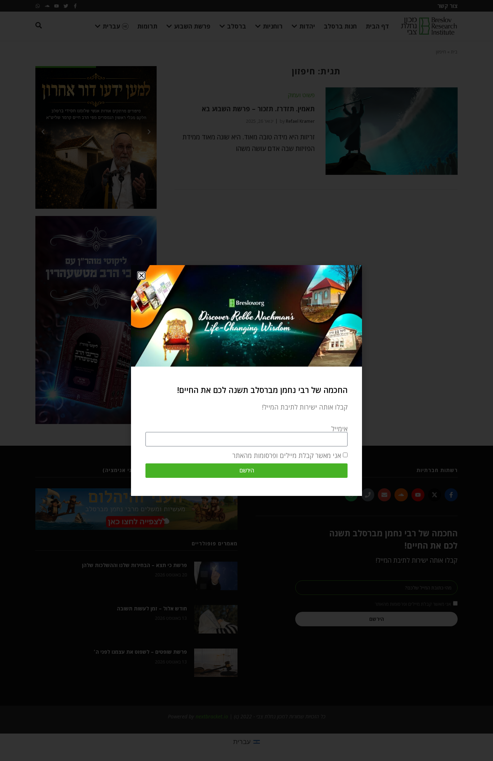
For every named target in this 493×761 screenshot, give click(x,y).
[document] (246, 380)
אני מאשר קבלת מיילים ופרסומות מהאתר (286, 455)
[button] (141, 275)
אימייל (339, 428)
